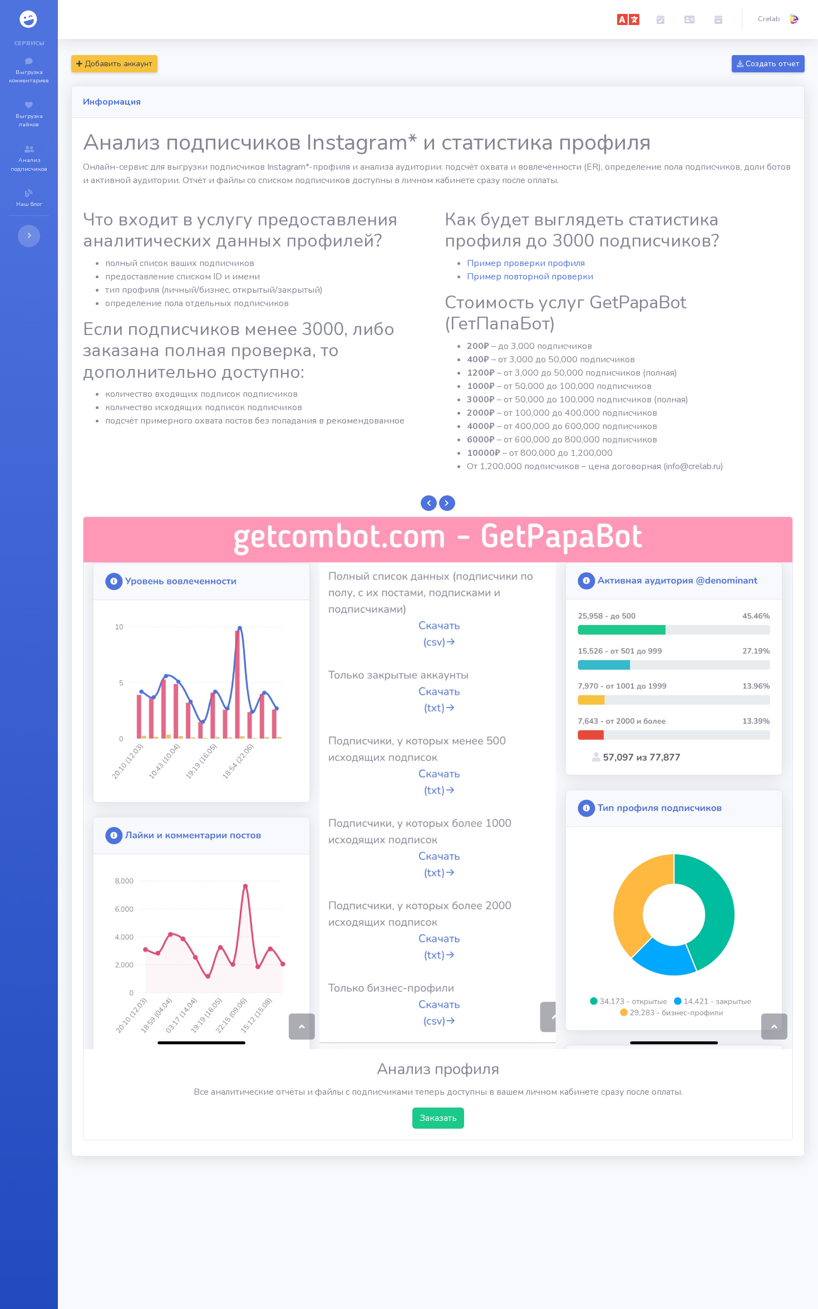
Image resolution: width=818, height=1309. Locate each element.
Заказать (438, 1118)
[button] (628, 19)
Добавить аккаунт (117, 63)
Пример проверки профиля (526, 263)
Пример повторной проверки (530, 276)
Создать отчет (771, 63)
